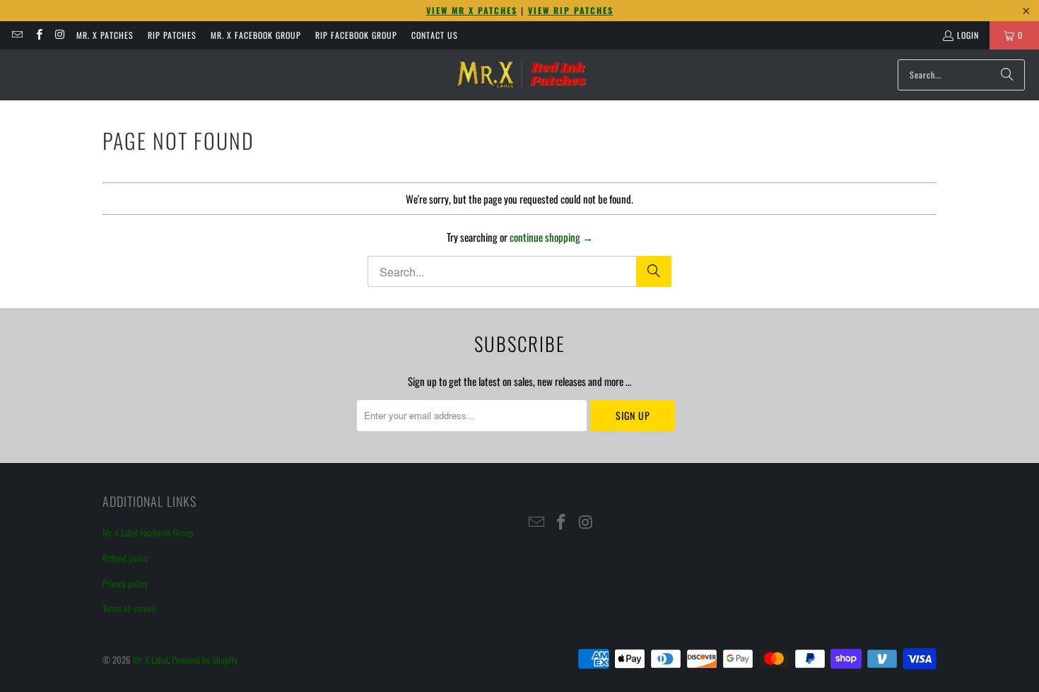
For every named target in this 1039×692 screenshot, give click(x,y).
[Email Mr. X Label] (17, 35)
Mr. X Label (150, 659)
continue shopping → (551, 237)
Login (968, 35)
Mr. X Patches (105, 35)
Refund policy (125, 558)
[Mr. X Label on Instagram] (60, 35)
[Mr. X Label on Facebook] (38, 35)
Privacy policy (125, 583)
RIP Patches (172, 35)
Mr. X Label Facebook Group (148, 532)
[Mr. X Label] (521, 75)
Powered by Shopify (204, 659)
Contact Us (434, 35)
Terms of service (128, 608)
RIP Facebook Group (356, 35)
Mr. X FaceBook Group (256, 35)
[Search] (1007, 74)
